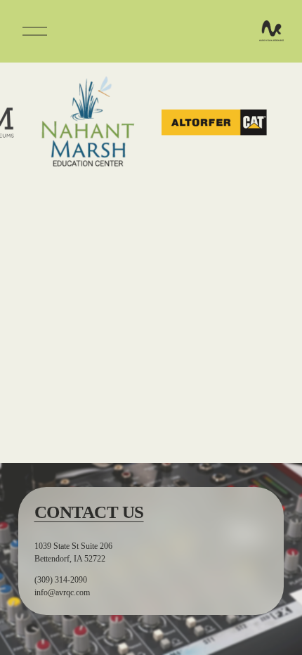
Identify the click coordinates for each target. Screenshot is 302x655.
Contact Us (89, 511)
